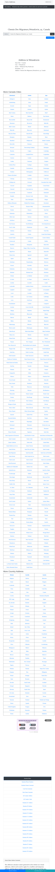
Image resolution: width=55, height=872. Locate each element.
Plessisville (12, 393)
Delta (12, 199)
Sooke (29, 484)
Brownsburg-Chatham (29, 147)
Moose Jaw (12, 334)
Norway (27, 665)
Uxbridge (12, 522)
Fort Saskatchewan (46, 223)
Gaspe (46, 227)
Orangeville (12, 373)
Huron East (12, 255)
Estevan (29, 217)
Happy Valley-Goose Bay (29, 248)
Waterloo (12, 536)
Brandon (29, 137)
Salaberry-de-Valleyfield (12, 466)
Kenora (12, 265)
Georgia (12, 613)
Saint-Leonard (29, 459)
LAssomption (46, 289)
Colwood (29, 182)
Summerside (29, 498)
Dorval (12, 206)
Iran (44, 623)
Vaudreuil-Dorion (46, 525)
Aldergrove (12, 99)
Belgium (12, 578)
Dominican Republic (44, 595)
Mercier (12, 317)
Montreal (46, 328)
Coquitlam (29, 185)
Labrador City (46, 279)
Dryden (12, 210)
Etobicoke (46, 217)
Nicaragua (44, 661)
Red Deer (29, 418)
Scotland (44, 682)
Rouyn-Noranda (12, 432)
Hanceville (46, 244)
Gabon (44, 609)
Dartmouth (46, 192)
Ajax (46, 95)
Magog (12, 310)
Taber (29, 504)
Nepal (44, 658)
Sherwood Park (46, 477)
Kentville (29, 265)
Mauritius (44, 651)
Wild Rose (12, 550)
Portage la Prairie (12, 404)
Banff (46, 112)
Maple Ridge (46, 310)
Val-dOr (46, 522)
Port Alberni (12, 400)
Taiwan (44, 696)
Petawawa (29, 387)
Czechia (12, 595)
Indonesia (27, 623)
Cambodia (11, 585)
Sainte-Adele (29, 439)
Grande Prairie (12, 237)
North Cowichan (29, 352)
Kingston (46, 269)
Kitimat (12, 275)
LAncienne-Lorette (46, 286)
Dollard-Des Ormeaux (29, 203)
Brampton (12, 137)
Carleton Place (12, 164)
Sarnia (46, 466)
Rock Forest (29, 428)
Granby (29, 234)
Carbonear (29, 161)
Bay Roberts (46, 116)
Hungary (27, 620)
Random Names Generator (27, 785)
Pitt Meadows (46, 390)
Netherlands (11, 661)
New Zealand (27, 661)
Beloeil (29, 126)
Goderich (12, 234)
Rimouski (29, 425)
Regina (46, 418)
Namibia (27, 658)
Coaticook (46, 175)
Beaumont (12, 123)
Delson (46, 196)
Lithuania (27, 644)
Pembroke (29, 383)
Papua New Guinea (44, 668)
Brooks (46, 144)
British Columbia (46, 140)
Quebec (46, 411)
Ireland (11, 627)
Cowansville (12, 192)
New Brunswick (12, 345)
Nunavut (46, 362)
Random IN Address (27, 840)
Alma (29, 99)
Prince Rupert (12, 411)
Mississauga (12, 324)
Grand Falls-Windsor (46, 234)
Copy (52, 34)
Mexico (11, 654)
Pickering (12, 390)
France (27, 609)
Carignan (46, 161)
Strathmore (46, 494)
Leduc (12, 296)
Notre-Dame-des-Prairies (12, 362)
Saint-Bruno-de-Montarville (46, 435)
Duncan (29, 210)
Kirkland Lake (29, 272)
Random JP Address (27, 806)
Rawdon (46, 414)
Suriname (27, 693)
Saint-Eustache (46, 445)
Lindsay (46, 300)
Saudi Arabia (27, 682)
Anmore (46, 105)
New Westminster (46, 341)
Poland (11, 675)
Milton (12, 321)
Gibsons (29, 230)
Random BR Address (27, 827)
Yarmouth (29, 556)
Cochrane (29, 178)
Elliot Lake (12, 217)
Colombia (27, 588)
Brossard (12, 147)
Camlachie (12, 154)
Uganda (27, 703)
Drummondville (46, 206)
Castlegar (29, 164)
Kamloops (12, 262)
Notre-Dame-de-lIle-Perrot (46, 359)
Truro (46, 518)
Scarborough (12, 473)
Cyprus (44, 592)
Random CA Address (27, 816)
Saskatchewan (12, 470)
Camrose (12, 158)
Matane (46, 314)
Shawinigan (12, 477)
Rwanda (12, 682)
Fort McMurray (29, 223)
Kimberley (12, 269)
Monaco (27, 654)
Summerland (12, 498)
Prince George (46, 407)
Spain (44, 689)
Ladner (46, 282)
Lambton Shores (29, 286)
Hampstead (29, 244)
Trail (12, 518)
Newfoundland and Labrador (29, 345)
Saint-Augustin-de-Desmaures (12, 435)
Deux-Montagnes (29, 199)
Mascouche (29, 314)
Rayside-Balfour (12, 418)
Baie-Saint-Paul (29, 112)
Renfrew (12, 421)
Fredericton (29, 227)
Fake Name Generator (28, 792)
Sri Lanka (12, 693)
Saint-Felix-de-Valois (29, 449)
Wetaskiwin (12, 543)
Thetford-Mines (12, 511)
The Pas (46, 508)
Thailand (27, 699)
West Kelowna (12, 539)
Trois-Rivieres (29, 518)
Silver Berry (12, 480)
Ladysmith (12, 286)
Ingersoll (29, 255)
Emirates (27, 602)
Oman (44, 665)
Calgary (29, 151)
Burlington (46, 147)
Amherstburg (12, 102)
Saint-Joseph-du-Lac (29, 456)
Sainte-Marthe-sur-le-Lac (12, 445)
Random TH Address (27, 851)
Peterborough (46, 387)
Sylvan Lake (12, 504)
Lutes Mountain (46, 307)
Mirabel (29, 321)
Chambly (46, 164)
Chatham (12, 171)
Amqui (46, 102)
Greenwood (12, 241)
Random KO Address (27, 823)
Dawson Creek (29, 196)
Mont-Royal (12, 331)
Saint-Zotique (46, 463)
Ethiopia (27, 606)
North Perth (46, 352)
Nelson (46, 338)
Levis (12, 300)
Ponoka (12, 397)
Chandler (12, 168)
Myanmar (12, 658)
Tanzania (12, 699)
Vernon (29, 529)
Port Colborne (29, 400)
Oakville (29, 366)
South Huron (29, 567)
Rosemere (46, 428)
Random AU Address (27, 802)
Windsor (12, 553)
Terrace (12, 508)
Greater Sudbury (46, 237)
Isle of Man (27, 627)
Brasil (11, 581)
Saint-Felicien (12, 449)
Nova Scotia (29, 362)
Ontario (46, 369)
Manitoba (29, 310)
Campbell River (29, 154)
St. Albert (12, 487)
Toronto (46, 515)
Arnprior (12, 109)
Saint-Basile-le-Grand (29, 435)
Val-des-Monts (29, 522)
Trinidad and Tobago (44, 699)
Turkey (11, 703)
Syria (27, 696)
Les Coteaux (29, 296)
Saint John (46, 432)
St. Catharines (29, 487)
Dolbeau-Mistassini (12, 203)
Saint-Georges (46, 449)
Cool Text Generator (27, 788)
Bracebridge (46, 133)
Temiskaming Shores (46, 504)
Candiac (29, 158)
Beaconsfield (12, 119)
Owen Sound (12, 380)
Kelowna (46, 262)
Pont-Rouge (46, 397)
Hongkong (11, 620)
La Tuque (29, 279)
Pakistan (12, 668)
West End (46, 536)
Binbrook (46, 126)
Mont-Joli (46, 324)
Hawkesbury (46, 248)
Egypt (44, 599)
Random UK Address (27, 820)
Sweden (44, 693)
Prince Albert (12, 407)
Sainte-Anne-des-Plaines (46, 439)
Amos (29, 102)
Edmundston (29, 213)
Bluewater (29, 130)
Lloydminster (12, 303)
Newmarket (46, 345)
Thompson (29, 511)
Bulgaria (44, 581)
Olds (29, 369)
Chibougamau (29, 171)
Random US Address (27, 813)
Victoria (46, 529)
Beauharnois (46, 119)
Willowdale (46, 550)
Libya (11, 644)
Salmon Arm (29, 466)
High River (12, 251)
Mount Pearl (12, 338)
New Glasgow (29, 341)
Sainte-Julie (29, 442)
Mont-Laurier (12, 328)
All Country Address (27, 795)
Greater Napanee (29, 237)
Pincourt (29, 390)
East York (46, 210)
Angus (29, 105)
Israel (44, 627)
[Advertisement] (28, 18)
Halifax (46, 241)
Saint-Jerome (12, 456)
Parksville (46, 380)
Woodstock (12, 556)
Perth (12, 387)
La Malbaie (29, 275)
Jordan (27, 634)
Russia (44, 679)
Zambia (27, 713)
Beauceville (29, 119)
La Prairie (46, 275)
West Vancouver (29, 539)
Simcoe (29, 480)
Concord (12, 185)
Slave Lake (46, 480)
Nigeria (11, 665)
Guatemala (27, 616)
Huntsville (46, 251)
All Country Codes (27, 799)
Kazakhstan (44, 634)
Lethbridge (46, 296)
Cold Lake (46, 178)
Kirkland (12, 272)
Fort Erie (46, 220)
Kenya (11, 637)
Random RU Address (27, 847)
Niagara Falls (12, 348)
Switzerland (11, 696)
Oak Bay (12, 366)
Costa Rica (44, 588)
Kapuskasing (29, 262)
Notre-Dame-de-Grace (29, 359)
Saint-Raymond (12, 463)
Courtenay (46, 189)
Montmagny (29, 328)
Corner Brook (46, 185)
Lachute (12, 282)
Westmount (46, 539)
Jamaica (44, 630)
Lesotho (44, 640)
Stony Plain (12, 494)
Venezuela (27, 710)
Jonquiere (46, 258)
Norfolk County (29, 348)
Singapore (27, 686)
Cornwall (12, 189)
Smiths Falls (12, 484)
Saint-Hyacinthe (29, 452)
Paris (29, 380)
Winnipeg (46, 553)
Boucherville (29, 133)
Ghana (44, 613)
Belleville (46, 123)
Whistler (46, 543)
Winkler (29, 553)
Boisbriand (46, 130)
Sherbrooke (29, 477)
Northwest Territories (12, 359)
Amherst (46, 99)
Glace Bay (46, 230)
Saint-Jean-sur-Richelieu (46, 452)
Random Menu (27, 778)
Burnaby (12, 151)
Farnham (30, 220)
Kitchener (46, 272)
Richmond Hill (46, 563)
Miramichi (46, 321)
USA (44, 706)
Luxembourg (44, 644)
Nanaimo (29, 338)
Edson (46, 213)
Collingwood (12, 182)
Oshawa (12, 376)
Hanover (12, 248)
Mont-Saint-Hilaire (29, 331)
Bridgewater (29, 140)
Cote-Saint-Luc (29, 189)
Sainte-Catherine (12, 442)
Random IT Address (27, 844)
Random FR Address (27, 834)
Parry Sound (12, 383)
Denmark (27, 595)
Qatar (12, 679)
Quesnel (12, 414)
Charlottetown (29, 168)
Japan (11, 634)
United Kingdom (12, 706)
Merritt (29, 317)
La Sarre (12, 279)
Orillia (29, 373)
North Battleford (46, 348)
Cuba (27, 592)
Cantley (12, 161)
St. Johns (46, 487)
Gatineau (12, 230)
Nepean (12, 341)
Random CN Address (27, 830)
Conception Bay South (46, 182)
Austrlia (27, 575)
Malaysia (44, 647)
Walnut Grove (29, 532)
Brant (46, 137)
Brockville (12, 144)
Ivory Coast (27, 630)
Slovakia (44, 686)
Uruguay (27, 706)
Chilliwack (46, 171)
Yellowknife (46, 556)
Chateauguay (46, 168)
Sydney (29, 501)
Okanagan (46, 366)
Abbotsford (12, 95)
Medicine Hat (29, 563)
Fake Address (7, 6)
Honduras (44, 616)
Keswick (46, 265)
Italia (12, 630)
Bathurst (29, 116)
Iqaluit (12, 258)
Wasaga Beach (46, 532)
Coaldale (30, 175)
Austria (44, 575)
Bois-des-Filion (12, 133)
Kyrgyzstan (11, 640)
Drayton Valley (29, 206)
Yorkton (12, 560)
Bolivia (27, 578)
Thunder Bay (12, 515)
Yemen (11, 713)
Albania (12, 575)
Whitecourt (29, 546)
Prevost (46, 404)
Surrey (46, 498)
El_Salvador (12, 602)
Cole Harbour (46, 560)
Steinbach (29, 491)
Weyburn (29, 543)
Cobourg (12, 178)
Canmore (46, 158)
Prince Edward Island (29, 411)
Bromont (30, 144)
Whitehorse (46, 546)
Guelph (29, 241)
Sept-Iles (46, 473)
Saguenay (29, 432)
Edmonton (12, 213)
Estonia (11, 606)
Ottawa (29, 376)
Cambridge (46, 151)
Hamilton (12, 244)
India (12, 623)
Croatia (11, 592)
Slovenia (12, 689)
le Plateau (46, 293)
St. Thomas (12, 491)
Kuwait (44, 637)
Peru (27, 672)
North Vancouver (29, 355)
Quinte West (29, 414)
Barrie (12, 116)
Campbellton (46, 154)
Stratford (29, 494)
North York (46, 355)
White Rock (12, 546)
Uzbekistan (11, 710)
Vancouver (12, 525)
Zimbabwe (44, 713)
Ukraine (44, 703)
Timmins (29, 515)
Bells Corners (12, 126)
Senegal (12, 686)
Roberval (12, 428)
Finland (11, 609)
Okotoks (12, 369)
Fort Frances (12, 223)
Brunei (27, 581)
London (29, 303)
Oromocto (46, 373)
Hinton (29, 251)
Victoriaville (12, 532)
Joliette (29, 258)
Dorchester (46, 203)
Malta (27, 651)
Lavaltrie (30, 293)
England (44, 602)
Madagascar (11, 647)
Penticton (46, 383)
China (11, 588)
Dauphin (12, 196)
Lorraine (12, 307)
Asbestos (29, 109)
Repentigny (29, 421)
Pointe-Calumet (29, 393)
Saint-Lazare (12, 459)
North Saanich (12, 355)
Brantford (12, 140)
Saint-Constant (12, 439)
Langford (12, 289)
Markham (12, 314)
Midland (46, 317)
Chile (44, 585)
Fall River (12, 220)
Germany (27, 613)
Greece (11, 616)
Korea (27, 637)
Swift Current (12, 501)
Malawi (27, 647)
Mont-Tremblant (46, 331)
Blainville (12, 130)
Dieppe (46, 199)
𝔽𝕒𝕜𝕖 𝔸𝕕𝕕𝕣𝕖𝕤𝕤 (10, 2)
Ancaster (12, 105)
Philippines (44, 672)
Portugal (27, 675)
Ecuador (27, 599)
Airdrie (29, 95)
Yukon (29, 560)
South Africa (27, 689)
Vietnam (44, 710)
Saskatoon (29, 470)
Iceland (44, 620)
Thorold (46, 511)
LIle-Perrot (29, 300)
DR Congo (11, 599)
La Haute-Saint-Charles (12, 563)
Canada (27, 585)
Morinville (46, 334)
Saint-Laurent (46, 456)
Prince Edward (29, 407)
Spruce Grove (46, 484)
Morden (29, 334)
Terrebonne (29, 508)
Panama (27, 668)
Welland (29, 536)
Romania (27, 679)
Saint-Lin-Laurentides (46, 459)
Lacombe (29, 282)
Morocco (44, 654)
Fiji (44, 606)
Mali (12, 651)
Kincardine (29, 269)
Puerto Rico (44, 675)
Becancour (29, 123)
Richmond (12, 425)
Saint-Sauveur (29, 463)
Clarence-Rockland (12, 175)
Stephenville (46, 491)
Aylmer (46, 109)
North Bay (12, 352)
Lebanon (27, 640)
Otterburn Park (46, 376)
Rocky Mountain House (12, 567)
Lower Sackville (29, 307)
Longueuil (46, 303)
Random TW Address (28, 809)
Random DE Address (27, 837)
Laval (12, 293)
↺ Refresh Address (50, 37)
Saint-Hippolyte (12, 452)
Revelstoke (46, 421)
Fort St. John (12, 227)
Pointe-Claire (46, 393)
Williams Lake (29, 550)
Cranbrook (29, 192)
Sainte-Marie (46, 442)
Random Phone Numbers (27, 782)
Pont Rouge (29, 397)
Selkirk (29, 473)
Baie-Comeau (12, 112)
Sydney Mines (46, 501)
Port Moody (46, 400)
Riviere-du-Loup (46, 425)
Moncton (29, 324)
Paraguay (12, 672)
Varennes (29, 525)
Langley (29, 289)
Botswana (44, 578)
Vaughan (12, 529)
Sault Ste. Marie (46, 470)
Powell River (29, 404)
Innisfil (46, 255)
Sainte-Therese (29, 445)
